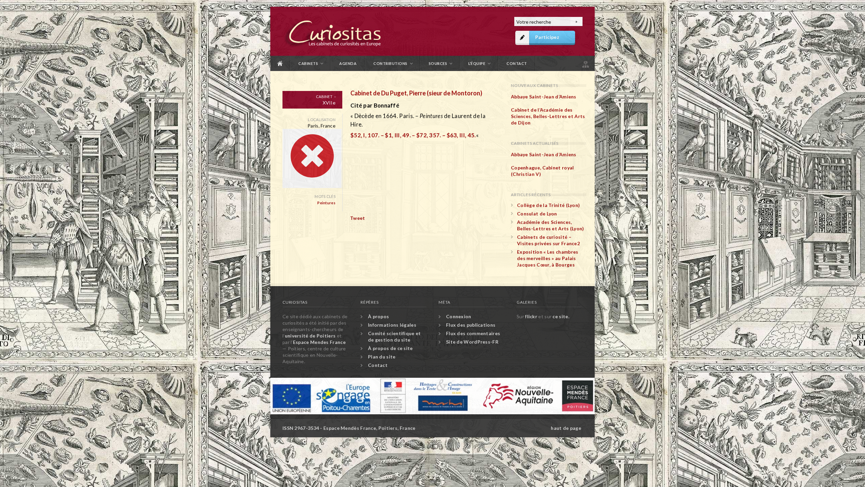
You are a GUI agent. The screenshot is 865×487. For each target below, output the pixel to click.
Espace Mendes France (319, 342)
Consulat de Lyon (537, 213)
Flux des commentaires (473, 333)
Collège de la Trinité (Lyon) (548, 205)
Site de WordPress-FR (472, 342)
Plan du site (585, 63)
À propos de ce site (390, 348)
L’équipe (476, 63)
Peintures (326, 203)
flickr (531, 316)
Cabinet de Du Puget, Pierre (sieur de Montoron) (416, 93)
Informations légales (392, 325)
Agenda (347, 63)
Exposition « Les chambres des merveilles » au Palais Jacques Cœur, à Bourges (547, 258)
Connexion (458, 316)
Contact (516, 63)
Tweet (357, 218)
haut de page (566, 428)
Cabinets (308, 63)
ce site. (560, 316)
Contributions (390, 63)
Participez (547, 37)
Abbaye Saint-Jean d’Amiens (543, 96)
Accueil (280, 63)
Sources (438, 63)
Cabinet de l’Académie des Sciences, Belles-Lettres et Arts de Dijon (548, 116)
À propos (378, 316)
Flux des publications (470, 325)
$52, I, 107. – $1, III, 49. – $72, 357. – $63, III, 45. (413, 135)
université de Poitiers (310, 336)
